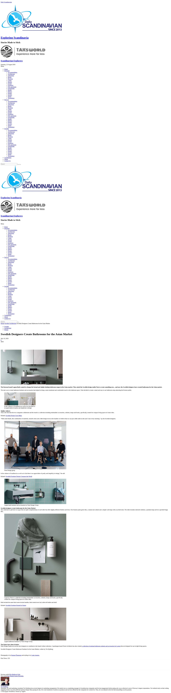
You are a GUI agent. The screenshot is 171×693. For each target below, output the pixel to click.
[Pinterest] (16, 344)
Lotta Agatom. (35, 655)
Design (10, 82)
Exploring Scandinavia (15, 37)
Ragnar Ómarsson (16, 655)
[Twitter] (10, 344)
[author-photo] (5, 685)
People (10, 93)
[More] (29, 344)
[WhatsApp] (23, 344)
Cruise (9, 80)
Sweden (6, 128)
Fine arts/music (12, 87)
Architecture (11, 74)
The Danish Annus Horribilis (15, 676)
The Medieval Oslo (14, 674)
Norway (6, 100)
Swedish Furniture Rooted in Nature (16, 605)
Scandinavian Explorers (12, 61)
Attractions (11, 75)
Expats (10, 83)
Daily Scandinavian (6, 2)
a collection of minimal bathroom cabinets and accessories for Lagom (101, 646)
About (6, 159)
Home (6, 69)
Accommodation (12, 72)
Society (10, 95)
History (10, 91)
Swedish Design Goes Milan (14, 415)
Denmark (7, 71)
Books (9, 77)
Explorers (10, 85)
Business (10, 79)
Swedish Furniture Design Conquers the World (19, 476)
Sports (9, 96)
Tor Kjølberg (4, 686)
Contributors (7, 157)
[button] (85, 66)
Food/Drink (11, 88)
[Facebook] (4, 344)
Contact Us (7, 161)
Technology (11, 98)
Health (10, 90)
